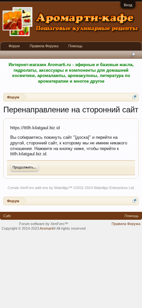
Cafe (7, 216)
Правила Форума (44, 46)
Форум (14, 46)
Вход (128, 5)
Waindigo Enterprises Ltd (114, 188)
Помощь (75, 46)
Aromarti (46, 228)
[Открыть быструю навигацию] (134, 97)
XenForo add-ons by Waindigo (44, 188)
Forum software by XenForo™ (43, 224)
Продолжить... (24, 168)
